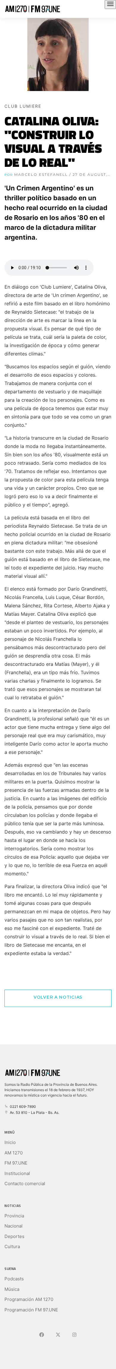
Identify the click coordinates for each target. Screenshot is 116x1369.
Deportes (14, 1236)
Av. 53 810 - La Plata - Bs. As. (33, 1112)
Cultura (12, 1246)
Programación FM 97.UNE (31, 1310)
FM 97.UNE (15, 1163)
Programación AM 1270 (28, 1299)
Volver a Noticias (58, 997)
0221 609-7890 (22, 1106)
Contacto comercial (24, 1183)
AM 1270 (13, 1153)
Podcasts (14, 1279)
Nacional (13, 1226)
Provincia (14, 1216)
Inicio (10, 1142)
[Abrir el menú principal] (110, 4)
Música (11, 1289)
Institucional (17, 1173)
